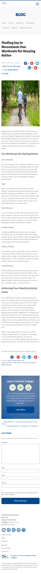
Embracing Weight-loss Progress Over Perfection (23, 426)
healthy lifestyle (6, 365)
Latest (4, 23)
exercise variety (12, 362)
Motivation (6, 28)
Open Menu (37, 4)
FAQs (3, 538)
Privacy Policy (5, 548)
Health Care (19, 23)
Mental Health (30, 23)
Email (3, 475)
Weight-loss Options (26, 28)
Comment (4, 442)
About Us (4, 545)
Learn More (20, 410)
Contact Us (5, 551)
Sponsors (4, 541)
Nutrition (14, 28)
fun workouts (31, 362)
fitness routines (22, 362)
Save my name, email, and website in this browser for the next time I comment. (19, 493)
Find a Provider (6, 535)
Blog (4, 66)
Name (3, 468)
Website (3, 483)
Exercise (11, 23)
